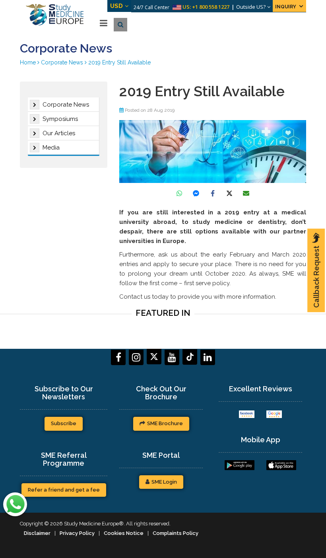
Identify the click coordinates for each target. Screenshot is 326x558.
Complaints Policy (175, 533)
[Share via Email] (246, 193)
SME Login (164, 482)
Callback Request (316, 277)
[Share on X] (229, 193)
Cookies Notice (124, 533)
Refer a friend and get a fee (64, 490)
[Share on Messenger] (196, 193)
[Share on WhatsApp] (179, 193)
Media (51, 147)
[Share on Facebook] (212, 193)
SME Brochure (165, 423)
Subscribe (63, 423)
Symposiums (60, 118)
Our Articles (59, 133)
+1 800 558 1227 (210, 6)
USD (116, 6)
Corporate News (66, 104)
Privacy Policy (77, 533)
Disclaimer (37, 533)
